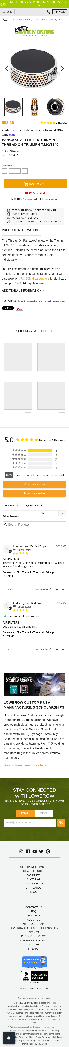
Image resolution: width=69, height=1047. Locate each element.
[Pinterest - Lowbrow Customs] (48, 851)
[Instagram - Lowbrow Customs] (21, 851)
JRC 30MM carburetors (34, 278)
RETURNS (33, 915)
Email (25, 813)
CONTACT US (33, 907)
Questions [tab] (32, 505)
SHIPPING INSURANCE (33, 940)
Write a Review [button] (36, 484)
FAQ (33, 911)
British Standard (11, 151)
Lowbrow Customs (38, 989)
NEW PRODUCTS (33, 871)
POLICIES (34, 944)
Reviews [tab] (9, 505)
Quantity (7, 165)
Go (61, 822)
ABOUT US (33, 919)
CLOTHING (33, 879)
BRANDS (33, 932)
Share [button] (10, 589)
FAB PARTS (33, 875)
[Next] (62, 68)
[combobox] (38, 19)
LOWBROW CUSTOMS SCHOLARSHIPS (34, 928)
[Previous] (7, 68)
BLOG (33, 891)
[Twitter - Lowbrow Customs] (41, 851)
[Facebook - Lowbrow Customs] (28, 851)
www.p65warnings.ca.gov (54, 301)
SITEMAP (33, 948)
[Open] (9, 1038)
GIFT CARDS (33, 887)
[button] (58, 589)
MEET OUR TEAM (33, 923)
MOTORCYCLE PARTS (33, 867)
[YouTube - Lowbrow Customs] (34, 851)
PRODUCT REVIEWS (33, 936)
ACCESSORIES (33, 883)
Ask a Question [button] (36, 493)
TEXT (43, 813)
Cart (62, 12)
